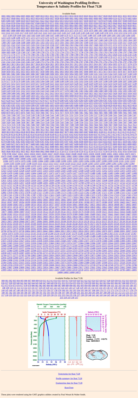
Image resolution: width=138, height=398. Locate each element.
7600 (81, 125)
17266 (92, 192)
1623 (100, 47)
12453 (110, 171)
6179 (100, 98)
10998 (23, 159)
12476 (69, 173)
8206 (96, 137)
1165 (43, 35)
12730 (27, 185)
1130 (83, 33)
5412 (47, 93)
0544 (8, 23)
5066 (76, 72)
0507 (120, 21)
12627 (116, 178)
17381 (27, 195)
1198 (99, 35)
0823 (105, 26)
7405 (110, 120)
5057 (37, 72)
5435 (134, 93)
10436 (44, 154)
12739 (51, 185)
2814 (18, 64)
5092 (62, 74)
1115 (13, 33)
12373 (51, 166)
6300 (100, 101)
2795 (115, 62)
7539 (57, 122)
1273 (37, 38)
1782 (42, 55)
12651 (122, 180)
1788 (71, 55)
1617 (76, 47)
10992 (128, 156)
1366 (3, 43)
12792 (134, 188)
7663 (86, 127)
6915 (76, 110)
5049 (3, 72)
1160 (19, 35)
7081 (81, 113)
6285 (86, 101)
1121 (40, 33)
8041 (33, 132)
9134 (96, 146)
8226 (28, 139)
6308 (3, 103)
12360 (108, 163)
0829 (125, 26)
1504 (76, 43)
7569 (134, 122)
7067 (47, 113)
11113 (50, 163)
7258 (8, 120)
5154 (32, 79)
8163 (76, 134)
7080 (76, 113)
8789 (105, 144)
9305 (62, 149)
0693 (66, 26)
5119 (37, 76)
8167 (96, 134)
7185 (28, 117)
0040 (13, 18)
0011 (47, 16)
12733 (33, 185)
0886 (3, 30)
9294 (28, 149)
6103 (62, 98)
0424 (52, 21)
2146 (134, 55)
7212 (66, 117)
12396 (15, 168)
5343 (42, 91)
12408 (63, 168)
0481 (110, 21)
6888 (57, 110)
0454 (66, 21)
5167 (96, 79)
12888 (128, 190)
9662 (42, 151)
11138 (84, 163)
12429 (27, 171)
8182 (8, 137)
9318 (91, 149)
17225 (81, 192)
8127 (134, 132)
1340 (66, 40)
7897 (86, 130)
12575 (98, 175)
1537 (57, 45)
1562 (66, 45)
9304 (57, 149)
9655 (23, 151)
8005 (129, 130)
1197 (94, 35)
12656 (15, 183)
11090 (63, 161)
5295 (134, 86)
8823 (125, 144)
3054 (110, 64)
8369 (120, 139)
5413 (52, 93)
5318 (91, 88)
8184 (18, 137)
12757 (128, 185)
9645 (3, 151)
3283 (18, 67)
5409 (33, 93)
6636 (3, 108)
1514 (110, 43)
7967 (110, 130)
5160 (62, 79)
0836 (23, 28)
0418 (23, 21)
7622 (28, 127)
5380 (71, 91)
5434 (129, 93)
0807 (81, 26)
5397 (134, 91)
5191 (71, 81)
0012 (52, 16)
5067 (81, 72)
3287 (37, 67)
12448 (81, 171)
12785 (98, 188)
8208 (105, 137)
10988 (104, 156)
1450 (33, 43)
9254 (100, 146)
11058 (115, 159)
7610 (120, 125)
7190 (52, 117)
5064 (66, 72)
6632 (125, 105)
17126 (33, 192)
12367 (15, 166)
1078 (86, 30)
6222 (124, 98)
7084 (96, 113)
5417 (71, 93)
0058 (57, 18)
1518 (129, 43)
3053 (105, 64)
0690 (52, 26)
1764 (110, 52)
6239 (28, 101)
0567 (32, 23)
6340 (66, 103)
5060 (47, 72)
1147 (92, 33)
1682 (86, 50)
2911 (71, 64)
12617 (57, 178)
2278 (115, 59)
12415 (98, 168)
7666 (96, 127)
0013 (57, 16)
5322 (110, 88)
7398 (96, 120)
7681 (120, 127)
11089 (57, 161)
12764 (3, 188)
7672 (110, 127)
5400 (13, 93)
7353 (57, 120)
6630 (115, 105)
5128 (80, 76)
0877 (115, 28)
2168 (100, 57)
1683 (91, 50)
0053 (33, 18)
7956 (105, 130)
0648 (13, 26)
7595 (57, 125)
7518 (47, 122)
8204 (86, 137)
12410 (75, 168)
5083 (18, 74)
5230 (96, 84)
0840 (37, 28)
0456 (76, 21)
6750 (76, 108)
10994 (134, 156)
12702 (69, 183)
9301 (42, 149)
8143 (32, 134)
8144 (37, 134)
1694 (3, 52)
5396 (129, 91)
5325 (125, 88)
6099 (47, 98)
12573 (92, 175)
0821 (96, 26)
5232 (105, 84)
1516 (120, 43)
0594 (96, 23)
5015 (125, 67)
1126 (64, 33)
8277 (76, 139)
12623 (92, 178)
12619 (69, 178)
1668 (28, 50)
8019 (13, 132)
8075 (67, 132)
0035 (3, 18)
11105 (11, 163)
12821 (21, 190)
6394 (28, 105)
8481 (37, 144)
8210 (115, 137)
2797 (125, 62)
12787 (110, 188)
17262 (86, 192)
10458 (97, 154)
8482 (42, 144)
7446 (18, 122)
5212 (13, 84)
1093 (129, 30)
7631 (32, 127)
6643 (37, 108)
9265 (125, 146)
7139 (42, 115)
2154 (37, 57)
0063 (81, 18)
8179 (134, 134)
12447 (75, 171)
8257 (71, 139)
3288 (42, 67)
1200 (109, 35)
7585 (28, 125)
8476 (23, 144)
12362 (120, 163)
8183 (13, 137)
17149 (45, 192)
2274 (96, 59)
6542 (96, 105)
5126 (71, 76)
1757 (76, 52)
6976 (23, 113)
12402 (39, 168)
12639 (51, 180)
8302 (100, 139)
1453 (47, 43)
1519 (134, 43)
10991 (122, 156)
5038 (96, 69)
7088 (110, 113)
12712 (98, 183)
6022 (110, 96)
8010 (8, 132)
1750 (42, 52)
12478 (81, 173)
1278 (62, 38)
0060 (67, 18)
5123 (56, 76)
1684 (96, 50)
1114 (8, 33)
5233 (110, 84)
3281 (8, 67)
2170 (110, 57)
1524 (23, 45)
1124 (54, 33)
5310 (62, 88)
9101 (86, 146)
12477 (75, 173)
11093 (81, 161)
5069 (91, 72)
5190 (66, 81)
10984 (81, 156)
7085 (100, 113)
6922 (110, 110)
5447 (18, 96)
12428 (21, 171)
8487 (62, 144)
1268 (18, 38)
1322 (3, 40)
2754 (47, 62)
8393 (52, 142)
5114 (18, 76)
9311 (71, 149)
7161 (115, 115)
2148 (8, 57)
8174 (115, 134)
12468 (39, 173)
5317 (86, 88)
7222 (105, 117)
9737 (66, 151)
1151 (111, 33)
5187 (52, 81)
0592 (86, 23)
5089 (47, 74)
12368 (21, 166)
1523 (18, 45)
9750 (81, 151)
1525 (28, 45)
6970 (8, 113)
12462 (27, 173)
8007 (134, 130)
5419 (81, 93)
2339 (129, 59)
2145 (129, 55)
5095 (76, 74)
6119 (81, 98)
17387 (33, 195)
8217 (13, 139)
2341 (3, 62)
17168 (57, 192)
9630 (110, 149)
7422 (129, 120)
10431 (20, 154)
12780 (69, 188)
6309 (8, 103)
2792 (105, 62)
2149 (13, 57)
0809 (86, 26)
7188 (42, 117)
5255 (76, 86)
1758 (81, 52)
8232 (32, 139)
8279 (81, 139)
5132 (95, 76)
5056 (32, 72)
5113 (13, 76)
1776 (13, 55)
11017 (63, 159)
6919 (96, 110)
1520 (3, 45)
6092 (13, 98)
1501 (62, 43)
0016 (71, 16)
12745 (75, 185)
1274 (42, 38)
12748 (86, 185)
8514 (100, 144)
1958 (100, 55)
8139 (23, 134)
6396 (32, 105)
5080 (3, 74)
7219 (91, 117)
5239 (3, 86)
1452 (42, 43)
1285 (86, 38)
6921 (105, 110)
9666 (47, 151)
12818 (3, 190)
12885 (116, 190)
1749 (37, 52)
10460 (103, 154)
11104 (6, 163)
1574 (125, 45)
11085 (46, 161)
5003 (67, 67)
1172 (76, 35)
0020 (86, 16)
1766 (120, 52)
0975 (47, 30)
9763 (125, 151)
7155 (86, 115)
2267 (62, 59)
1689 (120, 50)
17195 (75, 192)
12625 (104, 178)
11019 (75, 159)
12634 (21, 180)
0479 (105, 21)
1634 (3, 50)
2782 (57, 62)
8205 (91, 137)
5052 (18, 72)
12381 (92, 166)
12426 (15, 171)
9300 (37, 149)
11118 (61, 163)
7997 (125, 130)
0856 (76, 28)
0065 (91, 18)
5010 (101, 67)
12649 (110, 180)
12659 (33, 183)
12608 (4, 178)
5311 (67, 88)
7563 (115, 122)
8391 (42, 142)
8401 (71, 142)
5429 (120, 93)
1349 (105, 40)
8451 (120, 142)
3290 (52, 67)
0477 (96, 21)
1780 (32, 55)
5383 (81, 91)
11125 (78, 163)
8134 (13, 134)
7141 (52, 115)
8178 (129, 134)
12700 (57, 183)
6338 (57, 103)
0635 (110, 23)
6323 (23, 103)
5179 (18, 81)
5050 (8, 72)
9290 (13, 149)
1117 (22, 33)
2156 (47, 57)
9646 (8, 151)
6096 (33, 98)
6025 (125, 96)
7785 (28, 130)
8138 (18, 134)
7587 (37, 125)
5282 (105, 86)
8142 (28, 134)
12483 (110, 173)
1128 (73, 33)
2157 (52, 57)
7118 (28, 115)
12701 (63, 183)
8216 (8, 139)
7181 (8, 117)
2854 (62, 64)
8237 (37, 139)
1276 (52, 38)
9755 (96, 151)
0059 (62, 18)
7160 (110, 115)
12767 (9, 188)
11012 (52, 159)
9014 (28, 146)
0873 (96, 28)
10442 (62, 154)
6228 (18, 101)
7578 (18, 125)
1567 (91, 45)
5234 (115, 84)
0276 (125, 18)
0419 (28, 21)
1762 (100, 52)
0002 (8, 16)
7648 (57, 127)
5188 (57, 81)
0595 (100, 23)
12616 (51, 178)
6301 (105, 101)
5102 (100, 74)
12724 (134, 183)
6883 (37, 110)
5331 (18, 91)
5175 (134, 79)
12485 (122, 173)
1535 (47, 45)
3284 (23, 67)
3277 (125, 64)
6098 (42, 98)
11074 (17, 161)
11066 (5, 161)
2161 (66, 57)
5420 (86, 93)
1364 (129, 40)
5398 (3, 93)
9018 (37, 146)
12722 (122, 183)
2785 (71, 62)
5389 (105, 91)
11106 (17, 163)
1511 (96, 43)
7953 (100, 130)
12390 (134, 166)
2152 (28, 57)
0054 (37, 18)
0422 (42, 21)
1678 (71, 50)
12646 (92, 180)
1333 (32, 40)
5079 (134, 72)
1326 (18, 40)
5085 (28, 74)
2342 (8, 62)
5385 (91, 91)
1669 (32, 50)
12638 (45, 180)
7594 (52, 125)
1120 (35, 33)
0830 (129, 26)
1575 (129, 45)
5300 (13, 88)
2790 (96, 62)
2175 (134, 57)
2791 (100, 62)
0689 (47, 26)
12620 (75, 178)
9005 (23, 146)
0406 (8, 21)
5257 (81, 86)
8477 (28, 144)
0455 (71, 21)
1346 (91, 40)
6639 (18, 108)
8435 (96, 142)
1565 (81, 45)
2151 (23, 57)
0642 (125, 23)
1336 (47, 40)
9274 (134, 146)
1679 (76, 50)
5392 (120, 91)
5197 (100, 81)
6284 (81, 101)
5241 (13, 86)
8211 (120, 137)
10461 (109, 154)
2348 (37, 62)
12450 (92, 171)
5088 (42, 74)
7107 (18, 115)
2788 (86, 62)
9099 (81, 146)
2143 (120, 55)
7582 (23, 125)
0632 (105, 23)
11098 (104, 161)
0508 (125, 21)
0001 (3, 16)
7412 (120, 120)
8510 (91, 144)
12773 (33, 188)
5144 (18, 79)
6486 (76, 105)
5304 (33, 88)
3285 (28, 67)
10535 (51, 156)
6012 (86, 96)
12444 (57, 171)
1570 (105, 45)
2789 (91, 62)
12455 (122, 171)
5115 (23, 76)
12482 (104, 173)
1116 (17, 33)
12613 (33, 178)
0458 (86, 21)
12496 (9, 175)
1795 (96, 55)
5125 (66, 76)
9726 (62, 151)
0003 (13, 16)
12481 (98, 173)
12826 (51, 190)
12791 (128, 188)
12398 (21, 168)
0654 (37, 26)
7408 (115, 120)
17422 (51, 195)
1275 (47, 38)
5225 (71, 84)
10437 (50, 154)
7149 (57, 115)
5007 (86, 67)
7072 (52, 113)
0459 (91, 21)
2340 (134, 59)
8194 (47, 137)
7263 (28, 120)
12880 (86, 190)
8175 (120, 134)
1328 (28, 40)
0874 (100, 28)
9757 (100, 151)
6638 (13, 108)
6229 (23, 101)
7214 (76, 117)
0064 (86, 18)
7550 (81, 122)
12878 (75, 190)
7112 (23, 115)
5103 (105, 74)
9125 (91, 146)
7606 (105, 125)
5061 (52, 72)
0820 (91, 26)
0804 (71, 26)
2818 (37, 64)
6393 (23, 105)
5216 (32, 84)
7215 (81, 117)
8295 (96, 139)
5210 (3, 84)
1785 (57, 55)
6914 (71, 110)
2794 (110, 62)
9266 (129, 146)
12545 (51, 175)
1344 (81, 40)
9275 (3, 149)
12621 (81, 178)
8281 (86, 139)
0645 (3, 26)
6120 (86, 98)
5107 (125, 74)
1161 (24, 35)
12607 (134, 175)
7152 (71, 115)
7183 (18, 117)
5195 (91, 81)
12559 (86, 175)
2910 (67, 64)
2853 (57, 64)
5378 (66, 91)
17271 (104, 192)
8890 (129, 144)
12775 (45, 188)
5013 (115, 67)
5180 (23, 81)
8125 (125, 132)
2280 (125, 59)
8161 (66, 134)
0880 (125, 28)
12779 (63, 188)
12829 (69, 190)
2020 (115, 55)
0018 (76, 16)
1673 (52, 50)
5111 (4, 76)
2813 (13, 64)
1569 (100, 45)
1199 (104, 35)
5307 (47, 88)
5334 (32, 91)
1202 (118, 35)
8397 (66, 142)
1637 (13, 50)
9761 (115, 151)
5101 (96, 74)
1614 (62, 47)
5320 (100, 88)
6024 (120, 96)
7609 (115, 125)
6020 (100, 96)
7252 (125, 117)
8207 (101, 137)
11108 (28, 163)
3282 (13, 67)
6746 (57, 108)
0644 (134, 23)
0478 (100, 21)
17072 (21, 192)
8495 (67, 144)
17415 (45, 195)
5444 (3, 96)
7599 (76, 125)
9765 (134, 151)
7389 (86, 120)
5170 (110, 79)
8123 (120, 132)
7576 (13, 125)
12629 (128, 178)
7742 (18, 130)
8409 (86, 142)
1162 (28, 35)
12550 (63, 175)
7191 (57, 117)
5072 (100, 72)
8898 (8, 146)
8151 (57, 134)
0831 (134, 26)
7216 (86, 117)
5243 (23, 86)
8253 (62, 139)
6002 (62, 96)
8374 (129, 139)
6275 (37, 101)
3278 (129, 64)
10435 (38, 154)
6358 (105, 103)
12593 (110, 175)
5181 (28, 81)
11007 (40, 159)
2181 (23, 59)
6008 (71, 96)
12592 (104, 175)
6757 (110, 108)
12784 (92, 188)
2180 (18, 59)
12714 (104, 183)
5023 (23, 69)
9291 (18, 149)
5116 (27, 76)
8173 (110, 134)
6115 (71, 98)
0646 (8, 26)
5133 (100, 76)
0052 (28, 18)
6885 (47, 110)
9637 (129, 149)
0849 (47, 28)
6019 (96, 96)
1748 (32, 52)
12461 (21, 173)
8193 (42, 137)
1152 (116, 33)
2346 (28, 62)
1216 (8, 38)
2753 (42, 62)
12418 (116, 168)
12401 (33, 168)
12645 (86, 180)
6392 (18, 105)
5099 (86, 74)
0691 (57, 26)
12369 (27, 166)
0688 (42, 26)
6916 (81, 110)
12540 (27, 175)
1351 (115, 40)
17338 (3, 195)
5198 (105, 81)
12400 (27, 168)
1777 (18, 55)
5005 (76, 67)
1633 (134, 47)
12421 (134, 168)
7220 (96, 117)
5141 (3, 79)
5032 (66, 69)
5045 (120, 69)
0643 (129, 23)
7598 (71, 125)
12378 (75, 166)
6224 (134, 98)
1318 (125, 38)
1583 (32, 47)
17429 (63, 195)
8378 (3, 142)
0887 (8, 30)
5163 (76, 79)
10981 (63, 156)
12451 (98, 171)
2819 (42, 64)
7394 (91, 120)
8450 (115, 142)
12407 (57, 168)
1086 (96, 30)
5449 (28, 96)
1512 (100, 43)
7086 (105, 113)
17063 (15, 192)
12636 (33, 180)
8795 (110, 144)
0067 (101, 18)
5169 (105, 79)
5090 (52, 74)
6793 (120, 108)
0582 (62, 23)
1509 (86, 43)
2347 (32, 62)
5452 (42, 96)
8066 (57, 132)
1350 (110, 40)
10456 (91, 154)
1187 (85, 35)
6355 (91, 103)
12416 (104, 168)
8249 (52, 139)
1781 (37, 55)
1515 (115, 43)
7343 (37, 120)
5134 (105, 76)
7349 (47, 120)
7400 (100, 120)
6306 (129, 101)
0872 (91, 28)
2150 (18, 57)
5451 (37, 96)
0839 (32, 28)
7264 (32, 120)
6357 (100, 103)
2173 (125, 57)
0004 (18, 16)
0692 (62, 26)
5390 (110, 91)
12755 (122, 185)
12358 (102, 163)
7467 (28, 122)
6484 (66, 105)
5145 (23, 79)
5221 (52, 84)
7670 (105, 127)
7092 (125, 113)
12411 (81, 168)
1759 (86, 52)
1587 (52, 47)
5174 (129, 79)
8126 (129, 132)
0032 (125, 16)
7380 (71, 120)
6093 (18, 98)
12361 (114, 163)
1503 (71, 43)
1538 (62, 45)
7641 (42, 127)
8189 (33, 137)
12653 (134, 180)
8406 (76, 142)
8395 (62, 142)
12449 (86, 171)
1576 (134, 45)
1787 (66, 55)
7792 (32, 130)
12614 (39, 178)
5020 (13, 69)
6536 (86, 105)
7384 (81, 120)
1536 (52, 45)
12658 (27, 183)
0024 (91, 16)
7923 (91, 130)
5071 (96, 72)
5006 (81, 67)
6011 (81, 96)
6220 (120, 98)
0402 (129, 18)
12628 (122, 178)
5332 (23, 91)
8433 (91, 142)
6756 (105, 108)
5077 (125, 72)
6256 (32, 101)
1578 (8, 47)
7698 (134, 127)
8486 (57, 144)
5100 (91, 74)
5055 (28, 72)
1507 (81, 43)
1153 (120, 33)
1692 (129, 50)
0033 (129, 16)
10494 (27, 156)
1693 (134, 50)
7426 (3, 122)
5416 (66, 93)
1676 (62, 50)
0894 (28, 30)
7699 (3, 130)
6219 (115, 98)
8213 (129, 137)
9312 (76, 149)
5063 (62, 72)
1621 (91, 47)
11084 (40, 161)
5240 (8, 86)
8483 (47, 144)
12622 (86, 178)
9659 (33, 151)
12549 (57, 175)
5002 (62, 67)
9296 (33, 149)
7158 (100, 115)
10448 (74, 154)
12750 (98, 185)
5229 (91, 84)
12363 (126, 163)
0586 (71, 23)
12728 (15, 185)
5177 (8, 81)
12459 (9, 173)
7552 (86, 122)
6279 (57, 101)
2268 (66, 59)
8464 (134, 142)
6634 (134, 105)
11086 (52, 161)
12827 (57, 190)
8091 (96, 132)
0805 (76, 26)
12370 (33, 166)
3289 (47, 67)
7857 (76, 130)
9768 (9, 154)
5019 (8, 69)
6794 (125, 108)
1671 (42, 50)
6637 (8, 108)
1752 (52, 52)
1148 (97, 33)
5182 (32, 81)
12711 (92, 183)
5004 (71, 67)
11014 (57, 159)
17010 (9, 192)
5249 (52, 86)
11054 (98, 159)
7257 (3, 120)
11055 (104, 159)
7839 (57, 130)
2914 (86, 64)
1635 (8, 50)
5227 (81, 84)
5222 (57, 84)
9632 (120, 149)
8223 (23, 139)
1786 (62, 55)
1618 (81, 47)
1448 (23, 43)
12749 (92, 185)
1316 (115, 38)
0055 (42, 18)
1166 (47, 35)
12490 (134, 173)
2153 (32, 57)
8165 (86, 134)
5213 (18, 84)
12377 (69, 166)
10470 (127, 154)
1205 (133, 35)
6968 (3, 113)
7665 (91, 127)
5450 (33, 96)
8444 (105, 142)
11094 (86, 161)
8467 (3, 144)
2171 (115, 57)
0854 (66, 28)
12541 (33, 175)
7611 (125, 125)
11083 (34, 161)
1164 (38, 35)
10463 (115, 154)
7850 (71, 130)
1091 (120, 30)
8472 (13, 144)
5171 (115, 79)
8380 (8, 142)
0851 (52, 28)
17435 (69, 195)
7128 (32, 115)
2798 (129, 62)
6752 (86, 108)
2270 (76, 59)
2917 (100, 64)
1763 (105, 52)
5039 (100, 69)
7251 (120, 117)
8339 (110, 139)
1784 (52, 55)
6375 (129, 103)
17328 (134, 192)
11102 (127, 161)
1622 (96, 47)
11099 (110, 161)
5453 (47, 96)
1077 (81, 30)
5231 (100, 84)
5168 (100, 79)
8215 (3, 139)
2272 (86, 59)
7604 (96, 125)
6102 (57, 98)
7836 (52, 130)
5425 (110, 93)
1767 (125, 52)
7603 (91, 125)
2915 (91, 64)
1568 (96, 45)
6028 (4, 98)
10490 (21, 156)
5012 (110, 67)
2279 (120, 59)
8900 (18, 146)
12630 (134, 178)
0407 (13, 21)
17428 (57, 195)
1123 (50, 33)
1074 (66, 30)
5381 (76, 91)
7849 (66, 130)
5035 (81, 69)
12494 (3, 175)
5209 (134, 81)
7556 (96, 122)
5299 (8, 88)
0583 (66, 23)
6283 (76, 101)
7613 (134, 125)
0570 (47, 23)
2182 (28, 59)
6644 (42, 108)
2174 (129, 57)
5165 (86, 79)
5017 (134, 67)
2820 (47, 64)
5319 (96, 88)
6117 (76, 98)
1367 (8, 43)
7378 (66, 120)
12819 (9, 190)
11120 (67, 163)
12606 (128, 175)
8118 (110, 132)
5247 (42, 86)
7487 (32, 122)
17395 (39, 195)
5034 (76, 69)
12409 (69, 168)
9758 (105, 151)
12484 (116, 173)
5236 (125, 84)
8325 (105, 139)
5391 (115, 91)
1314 (105, 38)
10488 (15, 156)
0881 (129, 28)
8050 (38, 132)
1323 (8, 40)
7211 (62, 117)
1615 (66, 47)
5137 (119, 76)
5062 (57, 72)
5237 (129, 84)
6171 (90, 98)
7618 (13, 127)
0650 (23, 26)
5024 (28, 69)
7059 (37, 113)
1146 (87, 33)
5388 (100, 91)
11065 (133, 159)
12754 (116, 185)
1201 (113, 35)
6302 (110, 101)
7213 (71, 117)
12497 (15, 175)
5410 (37, 93)
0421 (37, 21)
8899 (13, 146)
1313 (100, 38)
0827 (115, 26)
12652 (128, 180)
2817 (33, 64)
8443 (100, 142)
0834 (13, 28)
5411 (42, 93)
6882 (32, 110)
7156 (91, 115)
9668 (52, 151)
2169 (105, 57)
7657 (71, 127)
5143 (13, 79)
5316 (81, 88)
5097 (81, 74)
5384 (86, 91)
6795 (129, 108)
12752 (110, 185)
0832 (3, 28)
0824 (110, 26)
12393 (4, 168)
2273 (91, 59)
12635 (27, 180)
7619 (18, 127)
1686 (105, 50)
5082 (13, 74)
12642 (69, 180)
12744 (69, 185)
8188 (28, 137)
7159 (105, 115)
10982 (69, 156)
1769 (134, 52)
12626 (110, 178)
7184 (23, 117)
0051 (23, 18)
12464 (33, 173)
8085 (81, 132)
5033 (71, 69)
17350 (15, 195)
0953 (37, 30)
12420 (128, 168)
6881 (28, 110)
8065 (52, 132)
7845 (62, 130)
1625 (110, 47)
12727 (9, 185)
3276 (120, 64)
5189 (62, 81)
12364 (131, 163)
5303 (28, 88)
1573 (120, 45)
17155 (51, 192)
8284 (91, 139)
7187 (37, 117)
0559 (13, 23)
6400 (42, 105)
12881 (92, 190)
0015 (66, 16)
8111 (106, 132)
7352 (52, 120)
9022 (42, 146)
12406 (51, 168)
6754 (96, 108)
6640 (23, 108)
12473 (57, 173)
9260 (115, 146)
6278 (52, 101)
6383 (8, 105)
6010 (76, 96)
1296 (91, 38)
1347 (96, 40)
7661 (81, 127)
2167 (96, 57)
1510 (91, 43)
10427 (14, 154)
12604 (116, 175)
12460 (15, 173)
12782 (81, 188)
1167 (52, 35)
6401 (47, 105)
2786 (76, 62)
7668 (100, 127)
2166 (91, 57)
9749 (76, 151)
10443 (68, 154)
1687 (110, 50)
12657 (21, 183)
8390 (37, 142)
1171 (71, 35)
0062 (76, 18)
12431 (39, 171)
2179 (13, 59)
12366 (9, 166)
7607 (110, 125)
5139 (129, 76)
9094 (66, 146)
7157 (95, 115)
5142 (8, 79)
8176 (125, 134)
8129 (3, 134)
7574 (8, 125)
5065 (71, 72)
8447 (110, 142)
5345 (47, 91)
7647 (52, 127)
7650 (62, 127)
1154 (125, 33)
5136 (114, 76)
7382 (76, 120)
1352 (120, 40)
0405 (3, 21)
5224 (66, 84)
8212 (125, 137)
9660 (37, 151)
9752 (86, 151)
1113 (3, 33)
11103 (132, 161)
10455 (85, 154)
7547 (71, 122)
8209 (110, 137)
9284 (8, 149)
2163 (76, 57)
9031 (47, 146)
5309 (57, 88)
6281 (66, 101)
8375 (134, 139)
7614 (3, 127)
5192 (76, 81)
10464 (121, 154)
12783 (86, 188)
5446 (13, 96)
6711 (47, 108)
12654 (4, 183)
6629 (110, 105)
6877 (18, 110)
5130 (85, 76)
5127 (76, 76)
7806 (37, 130)
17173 (63, 192)
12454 (116, 171)
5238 (134, 84)
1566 (86, 45)
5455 (52, 96)
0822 (100, 26)
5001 (57, 67)
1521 (8, 45)
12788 (116, 188)
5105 (115, 74)
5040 (105, 69)
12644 (81, 180)
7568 (129, 122)
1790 (81, 55)
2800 (3, 64)
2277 (110, 59)
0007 (33, 16)
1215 (3, 38)
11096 (92, 161)
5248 (47, 86)
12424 (9, 171)
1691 (125, 50)
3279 (134, 64)
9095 (71, 146)
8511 (96, 144)
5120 (42, 76)
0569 (42, 23)
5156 (42, 79)
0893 (23, 30)
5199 (110, 81)
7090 (120, 113)
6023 (115, 96)
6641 (28, 108)
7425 (134, 120)
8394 (57, 142)
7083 (91, 113)
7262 (23, 120)
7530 (52, 122)
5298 (3, 88)
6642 (33, 108)
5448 (23, 96)
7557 (100, 122)
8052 (42, 132)
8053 (47, 132)
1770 (3, 55)
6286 (91, 101)
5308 (52, 88)
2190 (52, 59)
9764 (129, 151)
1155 (130, 33)
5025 (32, 69)
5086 (32, 74)
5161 (66, 79)
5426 (115, 93)
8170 (100, 134)
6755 (100, 108)
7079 (71, 113)
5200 (115, 81)
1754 (62, 52)
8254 (66, 139)
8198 (62, 137)
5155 (37, 79)
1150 (106, 33)
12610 (15, 178)
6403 (52, 105)
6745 (52, 108)
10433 (26, 154)
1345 (86, 40)
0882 (134, 28)
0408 (18, 21)
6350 (71, 103)
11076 (23, 161)
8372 (125, 139)
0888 (13, 30)
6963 (129, 110)
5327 (134, 88)
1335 (42, 40)
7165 (125, 115)
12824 (39, 190)
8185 (23, 137)
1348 (100, 40)
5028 (47, 69)
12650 (116, 180)
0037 (8, 18)
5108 (129, 74)
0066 (96, 18)
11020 (81, 159)
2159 (62, 57)
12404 (45, 168)
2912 (76, 64)
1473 (57, 43)
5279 (91, 86)
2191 (57, 59)
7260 (13, 120)
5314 (71, 88)
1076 (76, 30)
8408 (81, 142)
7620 (23, 127)
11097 (98, 161)
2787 (81, 62)
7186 (33, 117)
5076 (120, 72)
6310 (13, 103)
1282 (81, 38)
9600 (100, 149)
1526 (32, 45)
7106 (13, 115)
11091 (69, 161)
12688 (39, 183)
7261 (18, 120)
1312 (96, 38)
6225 (3, 101)
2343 (13, 62)
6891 (66, 110)
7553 (91, 122)
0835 (18, 28)
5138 (124, 76)
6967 (134, 110)
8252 (57, 139)
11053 (92, 159)
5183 (37, 81)
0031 (120, 16)
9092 (62, 146)
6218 (110, 98)
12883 (104, 190)
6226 (8, 101)
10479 (3, 156)
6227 (13, 101)
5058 (42, 72)
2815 (23, 64)
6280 (62, 101)
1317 (120, 38)
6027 (134, 96)
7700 (8, 130)
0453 (62, 21)
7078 (66, 113)
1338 (57, 40)
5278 (86, 86)
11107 (23, 163)
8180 (3, 137)
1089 (110, 30)
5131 (90, 76)
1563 (71, 45)
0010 (42, 16)
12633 (15, 180)
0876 (110, 28)
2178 (8, 59)
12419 (122, 168)
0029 (110, 16)
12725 (3, 185)
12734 (39, 185)
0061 (71, 18)
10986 (92, 156)
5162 (71, 79)
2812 (8, 64)
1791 (86, 55)
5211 (8, 84)
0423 (47, 21)
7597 (67, 125)
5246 (37, 86)
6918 (91, 110)
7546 (66, 122)
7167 (134, 115)
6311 (18, 103)
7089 (115, 113)
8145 (42, 134)
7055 (32, 113)
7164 (120, 115)
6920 (100, 110)
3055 (115, 64)
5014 (120, 67)
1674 (57, 50)
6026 (129, 96)
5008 (91, 67)
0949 (32, 30)
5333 (28, 91)
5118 (32, 76)
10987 (98, 156)
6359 (110, 103)
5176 (3, 81)
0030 (115, 16)
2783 (62, 62)
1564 (76, 45)
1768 (129, 52)
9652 (18, 151)
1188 (90, 35)
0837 (28, 28)
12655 (10, 183)
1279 (66, 38)
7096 (134, 113)
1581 (23, 47)
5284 (115, 86)
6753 (91, 108)
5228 (86, 84)
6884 (42, 110)
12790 (122, 188)
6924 (120, 110)
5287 (125, 86)
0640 (115, 23)
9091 (57, 146)
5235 (120, 84)
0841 (42, 28)
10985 (86, 156)
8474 (18, 144)
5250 (57, 86)
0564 (18, 23)
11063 (127, 159)
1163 (33, 35)
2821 (52, 64)
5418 (76, 93)
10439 (56, 154)
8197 (57, 137)
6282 (71, 101)
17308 (116, 192)
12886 (122, 190)
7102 (8, 115)
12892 (3, 192)
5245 (32, 86)
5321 (105, 88)
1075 (71, 30)
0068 (105, 18)
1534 (42, 45)
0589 (76, 23)
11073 (11, 161)
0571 (52, 23)
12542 (39, 175)
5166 (91, 79)
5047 (129, 69)
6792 (115, 108)
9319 (96, 149)
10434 (32, 154)
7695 (129, 127)
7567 (125, 122)
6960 (125, 110)
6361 (120, 103)
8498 (76, 144)
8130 (8, 134)
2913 (81, 64)
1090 (115, 30)
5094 (71, 74)
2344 (18, 62)
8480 (33, 144)
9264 (120, 146)
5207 (125, 81)
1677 (66, 50)
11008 (46, 159)
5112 (9, 76)
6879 (23, 110)
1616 (71, 47)
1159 (14, 35)
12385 (116, 166)
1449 (28, 43)
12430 (33, 171)
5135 (110, 76)
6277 (47, 101)
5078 (129, 72)
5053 (23, 72)
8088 (91, 132)
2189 (47, 59)
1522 (13, 45)
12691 (45, 183)
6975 (18, 113)
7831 (47, 130)
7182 (13, 117)
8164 (81, 134)
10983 (75, 156)
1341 (71, 40)
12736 (45, 185)
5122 (51, 76)
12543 (45, 175)
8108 (101, 132)
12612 (27, 178)
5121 (46, 76)
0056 (47, 18)
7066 (42, 113)
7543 (62, 122)
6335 (42, 103)
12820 (15, 190)
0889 (18, 30)
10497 (39, 156)
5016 (129, 67)
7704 (13, 130)
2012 (105, 55)
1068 (62, 30)
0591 (81, 23)
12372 (45, 166)
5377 (62, 91)
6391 (13, 105)
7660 (76, 127)
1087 (100, 30)
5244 (28, 86)
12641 (63, 180)
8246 (47, 139)
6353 (81, 103)
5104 (110, 74)
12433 (45, 171)
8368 (115, 139)
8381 (13, 142)
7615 (8, 127)
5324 (120, 88)
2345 (23, 62)
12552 (75, 175)
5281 (100, 86)
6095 (28, 98)
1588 (57, 47)
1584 (37, 47)
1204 (128, 35)
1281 (76, 38)
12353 (96, 163)
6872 (3, 110)
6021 (105, 96)
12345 (90, 163)
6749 (71, 108)
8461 (129, 142)
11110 (34, 163)
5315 (76, 88)
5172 (120, 79)
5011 (105, 67)
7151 (66, 115)
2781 (52, 62)
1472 (52, 43)
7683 (125, 127)
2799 (134, 62)
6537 (91, 105)
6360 (115, 103)
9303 (52, 149)
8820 (120, 144)
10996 (11, 159)
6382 (3, 105)
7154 (81, 115)
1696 (13, 52)
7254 (134, 117)
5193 (81, 81)
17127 (39, 192)
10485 (9, 156)
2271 (81, 59)
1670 (37, 50)
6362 (125, 103)
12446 (69, 171)
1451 (37, 43)
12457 (134, 171)
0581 (57, 23)
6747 (62, 108)
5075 (115, 72)
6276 (42, 101)
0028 (105, 16)
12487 (128, 173)
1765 (115, 52)
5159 (57, 79)
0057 (52, 18)
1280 (71, 38)
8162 (71, 134)
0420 (32, 21)
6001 (57, 96)
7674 (115, 127)
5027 (42, 69)
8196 (52, 137)
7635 (37, 127)
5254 (71, 86)
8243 (42, 139)
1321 (134, 38)
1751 (47, 52)
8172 (105, 134)
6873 (8, 110)
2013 (110, 55)
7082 (86, 113)
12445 (63, 171)
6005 (67, 96)
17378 (21, 195)
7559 (110, 122)
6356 (96, 103)
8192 (37, 137)
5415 (62, 93)
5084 (23, 74)
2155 (42, 57)
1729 (18, 52)
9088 (52, 146)
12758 (134, 185)
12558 (81, 175)
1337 (52, 40)
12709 (87, 183)
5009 (96, 67)
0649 (18, 26)
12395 (10, 168)
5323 (115, 88)
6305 (125, 101)
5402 (23, 93)
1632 (129, 47)
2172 (120, 57)
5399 (8, 93)
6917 (86, 110)
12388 (128, 166)
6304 (120, 101)
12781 (75, 188)
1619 (86, 47)
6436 (57, 105)
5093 (66, 74)
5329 (8, 91)
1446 (18, 43)
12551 (69, 175)
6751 (81, 108)
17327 (128, 192)
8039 (28, 132)
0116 (115, 18)
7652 (66, 127)
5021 (18, 69)
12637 (39, 180)
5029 (52, 69)
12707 (75, 183)
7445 (13, 122)
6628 (105, 105)
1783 (47, 55)
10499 (45, 156)
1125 (59, 33)
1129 (78, 33)
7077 (62, 113)
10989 (110, 156)
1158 (10, 35)
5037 (91, 69)
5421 (91, 93)
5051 (13, 72)
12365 (3, 166)
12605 (122, 175)
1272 (32, 38)
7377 (62, 120)
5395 (125, 91)
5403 (28, 93)
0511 (3, 23)
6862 (134, 108)
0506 (115, 21)
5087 (37, 74)
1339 (62, 40)
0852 (57, 28)
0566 (28, 23)
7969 (115, 130)
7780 (23, 130)
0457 (81, 21)
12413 (92, 168)
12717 (116, 183)
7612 (129, 125)
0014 (62, 16)
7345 (42, 120)
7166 (129, 115)
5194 (86, 81)
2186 (32, 59)
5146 (28, 79)
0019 (81, 16)
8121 (115, 132)
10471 (133, 154)
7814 (42, 130)
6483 (62, 105)
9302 (47, 149)
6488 (81, 105)
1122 (45, 33)
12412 (86, 168)
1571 (110, 45)
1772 (8, 55)
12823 (33, 190)
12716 (110, 183)
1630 (120, 47)
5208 (129, 81)
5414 (57, 93)
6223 (129, 98)
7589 (42, 125)
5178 (13, 81)
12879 (81, 190)
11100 (115, 161)
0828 (120, 26)
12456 (128, 171)
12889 (134, 190)
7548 (76, 122)
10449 (79, 154)
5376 (57, 91)
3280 (3, 67)
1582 (28, 47)
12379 (81, 166)
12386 (122, 166)
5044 (115, 69)
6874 (13, 110)
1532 (37, 45)
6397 (37, 105)
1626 (115, 47)
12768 (15, 188)
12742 (63, 185)
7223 (110, 117)
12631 (3, 180)
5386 (96, 91)
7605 (101, 125)
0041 (18, 18)
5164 (81, 79)
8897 (3, 146)
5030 (57, 69)
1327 (23, 40)
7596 (62, 125)
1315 (110, 38)
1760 (91, 52)
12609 (10, 178)
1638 (18, 50)
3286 (33, 67)
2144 (125, 55)
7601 (86, 125)
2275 (100, 59)
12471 (45, 173)
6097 (38, 98)
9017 (32, 146)
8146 (47, 134)
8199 (67, 137)
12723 (128, 183)
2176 (3, 59)
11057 (110, 159)
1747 (28, 52)
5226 (76, 84)
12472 (51, 173)
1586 (47, 47)
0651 (28, 26)
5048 (134, 69)
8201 (76, 137)
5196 (96, 81)
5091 (57, 74)
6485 (71, 105)
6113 (67, 98)
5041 (110, 69)
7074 (57, 113)
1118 (26, 33)
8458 (125, 142)
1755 (66, 52)
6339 (62, 103)
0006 (28, 16)
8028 (23, 132)
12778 (57, 188)
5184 (42, 81)
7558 (105, 122)
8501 (86, 144)
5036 (86, 69)
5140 (134, 76)
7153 (76, 115)
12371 (39, 166)
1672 (47, 50)
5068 (86, 72)
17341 (9, 195)
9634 (125, 149)
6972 (13, 113)
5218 (42, 84)
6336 (47, 103)
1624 (105, 47)
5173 (125, 79)
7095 (129, 113)
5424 (105, 93)
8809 (115, 144)
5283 (110, 86)
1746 (23, 52)
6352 (76, 103)
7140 (47, 115)
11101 (121, 161)
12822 (27, 190)
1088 (105, 30)
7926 (96, 130)
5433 (125, 93)
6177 (95, 98)
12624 (98, 178)
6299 (96, 101)
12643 (75, 180)
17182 (69, 192)
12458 (3, 173)
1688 (115, 50)
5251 (62, 86)
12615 (45, 178)
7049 (28, 113)
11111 (39, 163)
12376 (63, 166)
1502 (67, 43)
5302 (23, 88)
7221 (100, 117)
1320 (129, 38)
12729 (21, 185)
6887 (52, 110)
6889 (62, 110)
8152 (62, 134)
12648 (104, 180)
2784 (66, 62)
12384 (110, 166)
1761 (96, 52)
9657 (28, 151)
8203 (81, 137)
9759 (110, 151)
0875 (105, 28)
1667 (23, 50)
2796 (120, 62)
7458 (23, 122)
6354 (86, 103)
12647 (98, 180)
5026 (37, 69)
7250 (115, 117)
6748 (66, 108)
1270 (23, 38)
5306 (42, 88)
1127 (68, 33)
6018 (91, 96)
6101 (52, 98)
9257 (110, 146)
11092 (75, 161)
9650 (13, 151)
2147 (3, 57)
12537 (21, 175)
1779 (28, 55)
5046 (125, 69)
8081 (72, 132)
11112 (45, 163)
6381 (134, 103)
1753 (57, 52)
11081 (28, 161)
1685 (100, 50)
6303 (115, 101)
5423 (100, 93)
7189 (47, 117)
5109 (134, 74)
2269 (71, 59)
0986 (57, 30)
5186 (47, 81)
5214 (23, 84)
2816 (28, 64)
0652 (32, 26)
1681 (81, 50)
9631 (115, 149)
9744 (71, 151)
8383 (23, 142)
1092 (125, 30)
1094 (134, 30)
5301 (18, 88)
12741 (57, 185)
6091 (8, 98)
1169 (61, 35)
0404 (134, 18)
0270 (120, 18)
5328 (3, 91)
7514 (42, 122)
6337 (52, 103)
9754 (91, 151)
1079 (91, 30)
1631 (125, 47)
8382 (18, 142)
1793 (91, 55)
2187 (37, 59)
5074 (110, 72)
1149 (101, 33)
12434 (51, 171)
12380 (86, 166)
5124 (61, 76)
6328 (28, 103)
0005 (23, 16)
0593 (91, 23)
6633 (129, 105)
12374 (57, 166)
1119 (31, 33)
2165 (86, 57)
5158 (52, 79)
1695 (8, 52)
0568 (37, 23)
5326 (129, 88)
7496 (37, 122)
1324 (13, 40)
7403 (105, 120)
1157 (5, 35)
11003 (34, 159)
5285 (120, 86)
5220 (47, 84)
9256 (105, 146)
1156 (134, 33)
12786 (104, 188)
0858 (86, 28)
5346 (52, 91)
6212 (105, 98)
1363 (125, 40)
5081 (8, 74)
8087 (86, 132)
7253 (129, 117)
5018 (3, 69)
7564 (120, 122)
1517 (125, 43)
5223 (62, 84)
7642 (47, 127)
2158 (57, 57)
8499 (81, 144)
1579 (13, 47)
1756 (71, 52)
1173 (80, 35)
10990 (116, 156)
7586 (33, 125)
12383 (104, 166)
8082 (76, 132)
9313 (81, 149)
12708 (81, 183)
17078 (27, 192)
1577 (3, 47)
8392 (47, 142)
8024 (18, 132)
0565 (23, 23)
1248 (13, 38)
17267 (98, 192)
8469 (8, 144)
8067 (62, 132)
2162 (71, 57)
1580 (18, 47)
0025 (96, 16)
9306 (67, 149)
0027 (100, 16)
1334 (37, 40)
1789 (76, 55)
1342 (76, 40)
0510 (134, 21)
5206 (120, 81)
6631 (120, 105)
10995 (5, 159)
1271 (28, 38)
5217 (37, 84)
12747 (81, 185)
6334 (37, 103)
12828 (63, 190)
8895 (134, 144)
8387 (32, 142)
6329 (32, 103)
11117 (56, 163)
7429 (8, 122)
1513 (105, 43)
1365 (134, 40)
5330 (13, 91)
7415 (125, 120)
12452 (104, 171)
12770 (27, 188)
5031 (62, 69)
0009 (37, 16)
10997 (17, 159)
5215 (28, 84)
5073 (105, 72)
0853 (62, 28)
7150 (61, 115)
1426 (13, 43)
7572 (3, 125)
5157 (47, 79)
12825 (45, 190)
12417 (110, 168)
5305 (37, 88)
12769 (21, 188)
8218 (18, 139)
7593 (47, 125)
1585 (42, 47)
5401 (18, 93)
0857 (81, 28)
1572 (115, 45)
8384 (28, 142)
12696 (51, 183)
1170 (66, 35)
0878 (120, 28)
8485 (52, 144)
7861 (81, 130)
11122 (73, 163)
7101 (3, 115)
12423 (3, 171)
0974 (42, 30)
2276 (105, 59)
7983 (120, 130)
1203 (123, 35)
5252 (66, 86)
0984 (52, 30)
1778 (23, 55)
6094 (23, 98)
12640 (57, 180)
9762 (120, 151)
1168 (57, 35)
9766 (4, 154)
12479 (86, 173)
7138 (37, 115)
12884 (110, 190)
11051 (86, 159)
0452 (57, 21)
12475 (63, 173)
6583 (100, 105)
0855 (71, 28)
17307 (110, 192)
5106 (120, 74)
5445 (8, 96)
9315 (86, 149)
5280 (96, 86)
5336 (37, 91)
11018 (69, 159)
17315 (122, 192)
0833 (8, 28)
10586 (57, 156)
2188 (42, 59)
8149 (52, 134)
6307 (134, 101)
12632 (9, 180)
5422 (96, 93)
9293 (23, 149)
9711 (57, 151)
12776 (51, 188)
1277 (57, 38)
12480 (92, 173)
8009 (4, 132)
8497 (71, 144)
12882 (98, 190)
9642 (134, 149)
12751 (104, 185)
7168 (3, 117)
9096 (76, 146)
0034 (134, 16)
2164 (81, 57)
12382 (98, 166)
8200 (71, 137)
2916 (96, 64)
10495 (33, 156)
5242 (18, 86)
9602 (105, 149)
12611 (21, 178)
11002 (28, 159)
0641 (120, 23)
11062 (121, 159)
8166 (91, 134)
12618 (63, 178)
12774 (39, 188)
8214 (134, 137)
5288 (129, 86)
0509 (129, 21)
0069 (110, 18)
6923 (115, 110)
